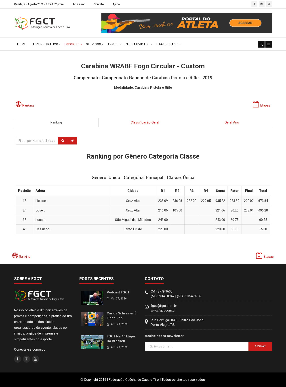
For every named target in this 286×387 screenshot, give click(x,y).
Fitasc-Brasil (167, 44)
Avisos (113, 44)
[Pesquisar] (63, 140)
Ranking (56, 122)
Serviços (93, 44)
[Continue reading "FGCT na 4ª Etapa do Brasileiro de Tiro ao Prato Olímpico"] (92, 342)
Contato (99, 4)
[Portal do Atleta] (186, 23)
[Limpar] (72, 140)
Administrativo (45, 44)
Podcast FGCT (118, 292)
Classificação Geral (145, 122)
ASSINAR (260, 346)
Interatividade (137, 44)
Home (21, 44)
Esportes (72, 44)
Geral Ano (232, 122)
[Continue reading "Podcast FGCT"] (92, 298)
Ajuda (116, 4)
